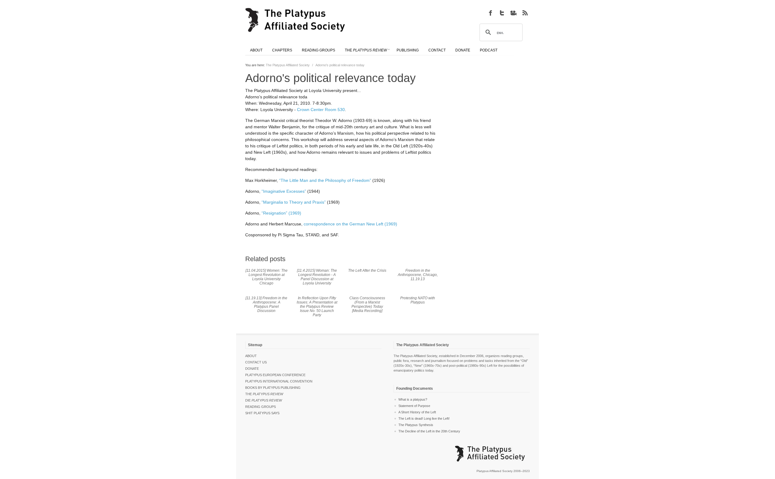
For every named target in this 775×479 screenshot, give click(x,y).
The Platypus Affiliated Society (288, 65)
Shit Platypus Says (262, 413)
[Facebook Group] (490, 13)
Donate (252, 368)
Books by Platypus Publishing (273, 387)
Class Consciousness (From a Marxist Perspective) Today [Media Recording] (367, 304)
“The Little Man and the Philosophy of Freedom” (325, 180)
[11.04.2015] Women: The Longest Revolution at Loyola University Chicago (267, 276)
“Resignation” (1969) (281, 213)
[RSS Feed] (525, 13)
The (264, 394)
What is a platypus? (412, 399)
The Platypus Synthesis (415, 425)
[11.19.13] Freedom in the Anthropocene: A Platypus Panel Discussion (266, 304)
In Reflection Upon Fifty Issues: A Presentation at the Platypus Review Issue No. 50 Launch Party (317, 306)
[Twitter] (502, 13)
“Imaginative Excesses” (284, 191)
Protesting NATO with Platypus (417, 300)
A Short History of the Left (417, 412)
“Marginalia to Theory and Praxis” (294, 202)
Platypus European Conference (275, 375)
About (251, 356)
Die (263, 400)
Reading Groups (260, 406)
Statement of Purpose (414, 406)
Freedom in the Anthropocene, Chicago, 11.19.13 (418, 274)
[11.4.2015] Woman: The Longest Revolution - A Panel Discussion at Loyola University (317, 276)
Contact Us (256, 362)
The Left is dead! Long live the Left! (424, 418)
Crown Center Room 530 (321, 109)
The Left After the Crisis (367, 270)
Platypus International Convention (278, 381)
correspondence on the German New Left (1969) (350, 223)
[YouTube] (513, 13)
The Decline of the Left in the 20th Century (429, 431)
